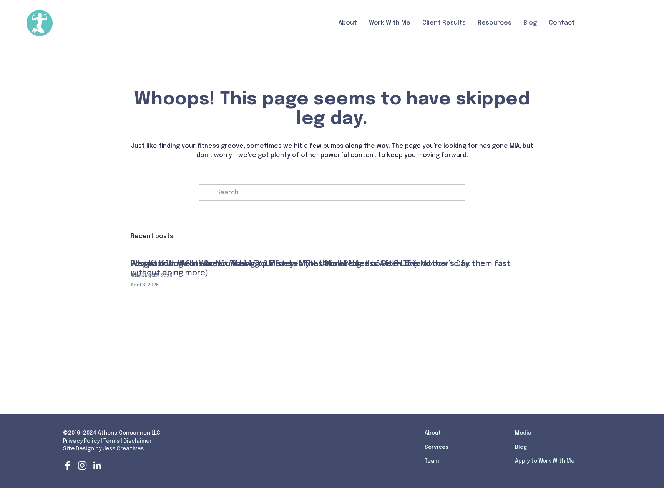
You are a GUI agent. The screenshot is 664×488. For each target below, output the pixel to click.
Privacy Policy (81, 441)
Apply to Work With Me (544, 461)
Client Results (444, 23)
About (433, 433)
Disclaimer (137, 441)
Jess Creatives (123, 449)
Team (432, 461)
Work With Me (389, 23)
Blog (530, 23)
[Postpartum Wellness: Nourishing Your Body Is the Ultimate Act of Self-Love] (274, 251)
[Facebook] (67, 465)
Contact (562, 23)
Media (523, 433)
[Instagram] (82, 465)
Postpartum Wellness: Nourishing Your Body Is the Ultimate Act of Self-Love (274, 264)
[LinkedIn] (96, 465)
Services (436, 447)
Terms (111, 441)
